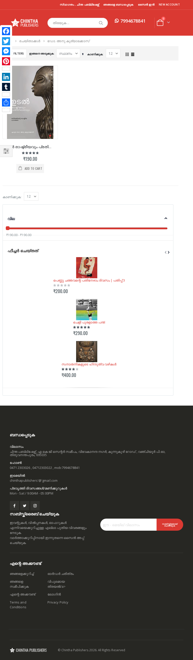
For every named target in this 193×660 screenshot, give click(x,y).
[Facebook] (6, 31)
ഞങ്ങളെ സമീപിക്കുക (19, 584)
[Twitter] (6, 41)
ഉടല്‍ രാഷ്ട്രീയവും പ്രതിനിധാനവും (30, 146)
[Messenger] (6, 51)
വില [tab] (11, 218)
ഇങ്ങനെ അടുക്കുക (41, 53)
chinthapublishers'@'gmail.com (34, 480)
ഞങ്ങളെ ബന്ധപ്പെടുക (118, 4)
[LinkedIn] (6, 77)
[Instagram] (35, 505)
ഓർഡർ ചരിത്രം (60, 573)
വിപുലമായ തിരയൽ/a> (56, 584)
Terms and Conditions (18, 605)
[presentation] (168, 252)
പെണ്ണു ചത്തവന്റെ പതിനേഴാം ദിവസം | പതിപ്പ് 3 (89, 280)
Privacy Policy (57, 602)
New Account (169, 4)
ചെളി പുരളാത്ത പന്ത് (89, 322)
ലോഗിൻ (54, 594)
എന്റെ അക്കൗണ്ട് (22, 594)
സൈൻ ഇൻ (146, 4)
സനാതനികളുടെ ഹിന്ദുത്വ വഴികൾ (89, 364)
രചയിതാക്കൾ (29, 41)
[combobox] (77, 23)
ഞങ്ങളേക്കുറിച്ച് (22, 573)
